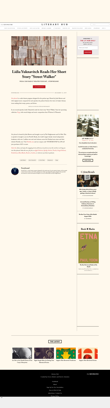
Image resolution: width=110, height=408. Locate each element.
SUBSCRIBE (87, 52)
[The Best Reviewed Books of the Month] (88, 248)
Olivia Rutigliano (88, 195)
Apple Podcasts (39, 150)
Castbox (33, 153)
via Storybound (39, 86)
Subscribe (13, 148)
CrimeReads (97, 28)
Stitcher (50, 150)
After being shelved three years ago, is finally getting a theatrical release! (87, 191)
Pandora (28, 153)
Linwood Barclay (88, 208)
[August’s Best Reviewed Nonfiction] (66, 357)
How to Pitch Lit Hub (55, 390)
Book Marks (88, 28)
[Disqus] (39, 194)
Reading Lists (66, 28)
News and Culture (35, 28)
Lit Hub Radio (57, 28)
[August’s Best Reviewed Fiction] (88, 357)
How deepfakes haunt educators (88, 143)
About (55, 384)
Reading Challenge (77, 28)
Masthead (55, 381)
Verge (56, 160)
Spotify (45, 150)
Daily (88, 138)
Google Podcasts (61, 150)
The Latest (55, 341)
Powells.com (30, 142)
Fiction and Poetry (22, 28)
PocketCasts (14, 153)
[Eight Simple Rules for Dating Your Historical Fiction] (44, 357)
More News (87, 160)
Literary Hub (55, 24)
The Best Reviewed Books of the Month (88, 266)
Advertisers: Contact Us (55, 393)
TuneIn (55, 150)
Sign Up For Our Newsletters (55, 387)
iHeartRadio (21, 153)
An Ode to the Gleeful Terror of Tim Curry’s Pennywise (22, 361)
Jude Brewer (23, 160)
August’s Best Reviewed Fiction (88, 360)
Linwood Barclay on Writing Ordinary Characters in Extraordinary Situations (87, 203)
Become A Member (46, 28)
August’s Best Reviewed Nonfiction (66, 360)
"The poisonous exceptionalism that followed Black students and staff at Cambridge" (87, 154)
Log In (104, 28)
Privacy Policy (55, 396)
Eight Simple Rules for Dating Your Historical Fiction (44, 361)
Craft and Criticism (9, 28)
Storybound (15, 92)
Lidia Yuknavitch (32, 160)
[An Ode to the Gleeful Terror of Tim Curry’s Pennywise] (22, 357)
